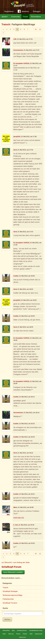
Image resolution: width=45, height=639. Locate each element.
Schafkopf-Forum (11, 567)
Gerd (15, 150)
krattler (15, 276)
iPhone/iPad (6, 630)
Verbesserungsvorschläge (12, 595)
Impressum (22, 637)
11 (40, 29)
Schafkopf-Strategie (10, 591)
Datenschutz (38, 634)
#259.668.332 (18, 518)
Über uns (11, 634)
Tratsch (6, 24)
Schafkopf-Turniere (10, 603)
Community (15, 17)
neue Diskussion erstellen (13, 572)
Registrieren (9, 11)
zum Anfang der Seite (21, 562)
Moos (15, 507)
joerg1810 (16, 136)
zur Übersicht (7, 562)
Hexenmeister (18, 50)
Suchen (7, 619)
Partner (25, 634)
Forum (25, 17)
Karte (4, 634)
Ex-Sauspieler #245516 (21, 63)
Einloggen (37, 11)
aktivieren (25, 11)
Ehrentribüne (36, 17)
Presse (18, 634)
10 (36, 29)
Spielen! (5, 17)
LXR (14, 39)
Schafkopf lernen (22, 630)
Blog (13, 630)
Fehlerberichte (8, 599)
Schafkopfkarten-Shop (35, 630)
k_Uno (15, 525)
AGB (31, 634)
